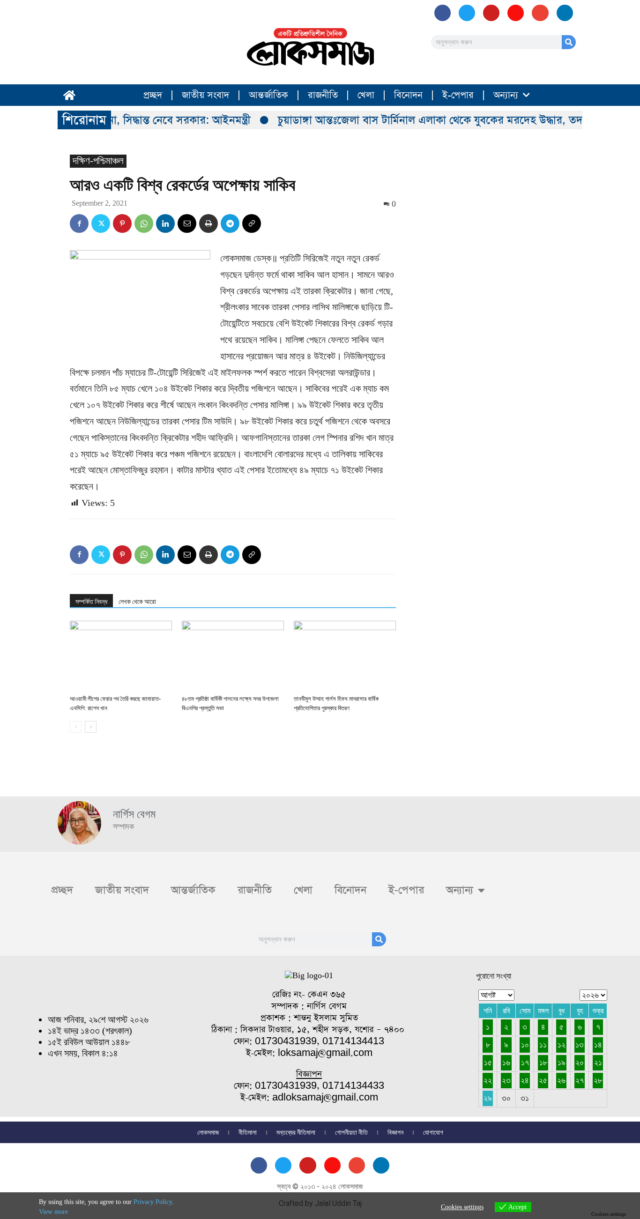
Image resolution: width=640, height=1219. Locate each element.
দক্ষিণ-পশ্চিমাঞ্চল (98, 160)
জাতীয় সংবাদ (205, 95)
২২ (488, 1080)
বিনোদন (408, 95)
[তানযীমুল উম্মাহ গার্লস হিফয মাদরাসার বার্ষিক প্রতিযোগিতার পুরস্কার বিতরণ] (345, 656)
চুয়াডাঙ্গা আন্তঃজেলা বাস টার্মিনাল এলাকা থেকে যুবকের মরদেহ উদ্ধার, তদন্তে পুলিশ (436, 120)
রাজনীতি (323, 95)
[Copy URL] (251, 223)
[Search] (569, 42)
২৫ (543, 1080)
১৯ (562, 1062)
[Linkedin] (165, 223)
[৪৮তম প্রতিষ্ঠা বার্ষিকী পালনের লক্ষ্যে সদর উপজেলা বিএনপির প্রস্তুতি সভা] (233, 656)
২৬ (561, 1080)
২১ (598, 1062)
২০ (579, 1062)
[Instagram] (515, 13)
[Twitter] (100, 223)
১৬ (506, 1062)
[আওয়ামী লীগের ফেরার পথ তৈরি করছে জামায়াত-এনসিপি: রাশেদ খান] (121, 656)
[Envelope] (540, 13)
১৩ (579, 1044)
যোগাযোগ (433, 1132)
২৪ (525, 1080)
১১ (543, 1044)
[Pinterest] (122, 223)
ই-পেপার (458, 95)
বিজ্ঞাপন (395, 1132)
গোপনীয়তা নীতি (351, 1132)
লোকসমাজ (208, 1132)
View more (53, 1211)
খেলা (365, 95)
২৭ (579, 1080)
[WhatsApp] (143, 223)
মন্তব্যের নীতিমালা (295, 1132)
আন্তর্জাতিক (268, 95)
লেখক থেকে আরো (137, 601)
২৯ (488, 1098)
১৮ (543, 1062)
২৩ (506, 1080)
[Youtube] (491, 13)
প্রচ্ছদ (152, 95)
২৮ (598, 1080)
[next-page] (91, 727)
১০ (525, 1044)
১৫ (488, 1062)
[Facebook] (442, 13)
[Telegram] (230, 223)
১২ (562, 1044)
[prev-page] (76, 727)
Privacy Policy (153, 1201)
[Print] (208, 223)
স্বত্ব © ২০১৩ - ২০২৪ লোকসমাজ (320, 1186)
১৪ (598, 1044)
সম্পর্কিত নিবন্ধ (91, 601)
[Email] (187, 223)
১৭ (525, 1062)
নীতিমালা (247, 1132)
